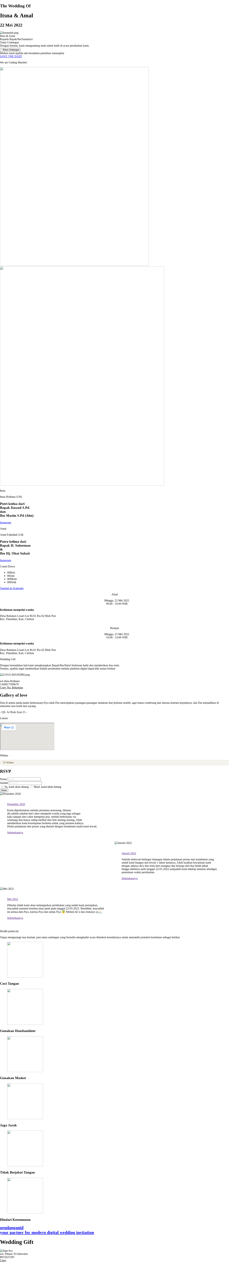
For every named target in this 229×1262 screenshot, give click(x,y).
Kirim (4, 790)
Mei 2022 (12, 899)
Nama (4, 779)
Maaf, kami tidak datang (47, 786)
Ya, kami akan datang (16, 786)
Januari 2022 (129, 853)
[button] (114, 687)
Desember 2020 (16, 804)
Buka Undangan (11, 49)
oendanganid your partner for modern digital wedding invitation (47, 1230)
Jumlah (4, 782)
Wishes (8, 762)
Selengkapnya (15, 832)
